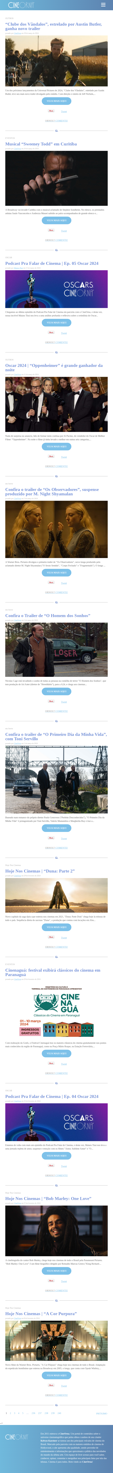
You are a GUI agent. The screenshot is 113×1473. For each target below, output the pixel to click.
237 (40, 1413)
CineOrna (17, 33)
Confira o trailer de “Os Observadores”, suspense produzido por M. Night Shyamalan (52, 491)
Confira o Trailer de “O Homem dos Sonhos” (47, 615)
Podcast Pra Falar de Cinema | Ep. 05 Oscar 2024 (51, 263)
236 (33, 1413)
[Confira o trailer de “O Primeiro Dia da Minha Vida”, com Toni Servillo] (56, 779)
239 (53, 1413)
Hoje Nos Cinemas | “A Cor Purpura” (41, 1313)
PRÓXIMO (101, 1413)
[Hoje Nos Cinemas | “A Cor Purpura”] (56, 1340)
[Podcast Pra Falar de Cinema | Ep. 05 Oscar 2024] (56, 289)
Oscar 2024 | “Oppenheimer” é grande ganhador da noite (54, 367)
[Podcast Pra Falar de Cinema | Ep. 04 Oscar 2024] (56, 1122)
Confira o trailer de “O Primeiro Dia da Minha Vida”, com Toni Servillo (56, 736)
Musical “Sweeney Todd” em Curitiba (41, 143)
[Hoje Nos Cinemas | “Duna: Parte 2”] (56, 895)
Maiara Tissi (18, 268)
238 (46, 1413)
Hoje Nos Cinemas (13, 865)
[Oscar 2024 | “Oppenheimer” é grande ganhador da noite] (56, 404)
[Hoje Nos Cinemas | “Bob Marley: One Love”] (56, 1230)
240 (59, 1413)
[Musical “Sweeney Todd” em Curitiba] (56, 178)
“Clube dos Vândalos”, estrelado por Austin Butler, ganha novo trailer (53, 26)
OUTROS (9, 18)
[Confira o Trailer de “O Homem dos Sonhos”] (56, 649)
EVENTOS (10, 138)
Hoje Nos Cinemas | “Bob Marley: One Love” (48, 1198)
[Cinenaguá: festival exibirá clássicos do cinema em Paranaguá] (56, 1010)
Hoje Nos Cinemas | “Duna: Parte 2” (40, 871)
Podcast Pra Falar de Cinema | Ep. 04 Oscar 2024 (51, 1096)
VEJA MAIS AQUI (56, 101)
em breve (9, 484)
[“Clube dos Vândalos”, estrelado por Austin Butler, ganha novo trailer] (56, 60)
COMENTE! (56, 121)
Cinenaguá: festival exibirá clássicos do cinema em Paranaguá (52, 972)
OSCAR (8, 257)
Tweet (64, 111)
